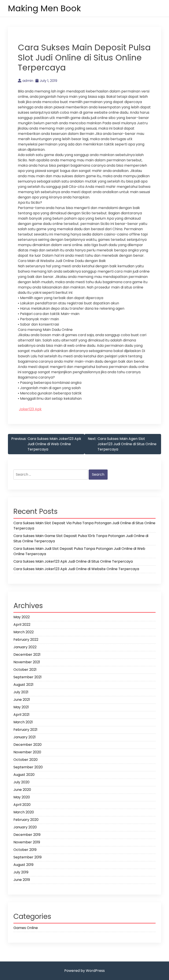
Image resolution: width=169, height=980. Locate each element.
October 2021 (25, 669)
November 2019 (26, 842)
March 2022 (23, 632)
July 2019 (20, 872)
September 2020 (28, 767)
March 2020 (23, 812)
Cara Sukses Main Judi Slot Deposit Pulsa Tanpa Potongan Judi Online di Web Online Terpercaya (79, 551)
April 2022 (21, 624)
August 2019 (23, 864)
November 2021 (26, 662)
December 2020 (27, 744)
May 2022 (21, 617)
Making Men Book (44, 8)
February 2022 (25, 639)
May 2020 (21, 797)
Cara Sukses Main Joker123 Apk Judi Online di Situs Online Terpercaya (73, 561)
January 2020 (25, 827)
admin (27, 80)
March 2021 (23, 722)
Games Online (25, 927)
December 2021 (26, 654)
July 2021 (20, 692)
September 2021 (27, 677)
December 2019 (26, 834)
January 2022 (25, 647)
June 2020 (22, 789)
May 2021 (21, 707)
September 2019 (27, 857)
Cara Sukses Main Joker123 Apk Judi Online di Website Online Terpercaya (76, 568)
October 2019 (25, 849)
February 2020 (26, 819)
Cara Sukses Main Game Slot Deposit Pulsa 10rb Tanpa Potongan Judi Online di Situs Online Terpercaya (80, 538)
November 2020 (27, 752)
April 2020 (22, 804)
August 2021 (23, 684)
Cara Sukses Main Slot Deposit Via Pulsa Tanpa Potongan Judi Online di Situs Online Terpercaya (84, 525)
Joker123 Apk (30, 409)
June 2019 (21, 879)
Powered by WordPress (84, 970)
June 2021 (21, 699)
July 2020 (21, 782)
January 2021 (24, 737)
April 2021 (21, 714)
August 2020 (24, 774)
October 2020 (25, 759)
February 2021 (25, 729)
